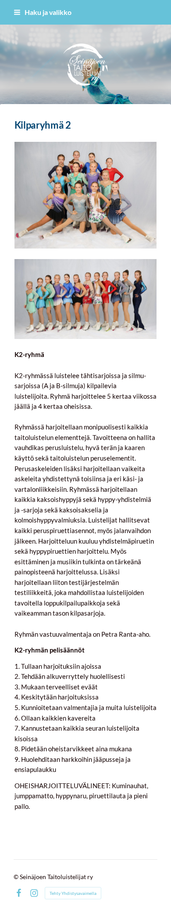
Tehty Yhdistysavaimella (73, 893)
